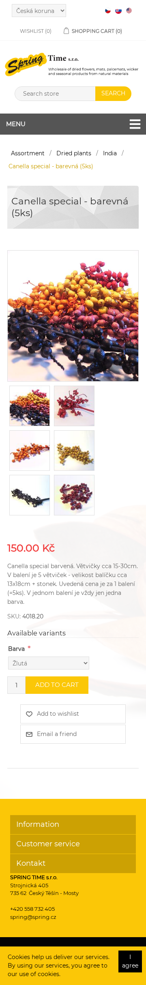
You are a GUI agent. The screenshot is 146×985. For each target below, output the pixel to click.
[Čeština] (108, 10)
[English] (129, 10)
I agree (130, 961)
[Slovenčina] (118, 10)
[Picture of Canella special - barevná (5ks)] (73, 315)
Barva (16, 648)
